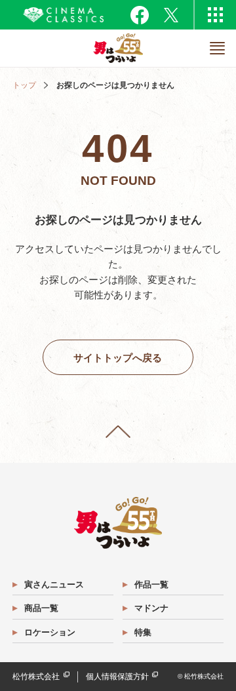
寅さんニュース (54, 584)
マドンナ (151, 608)
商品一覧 (41, 608)
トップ (24, 85)
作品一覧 (151, 584)
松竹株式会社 (36, 677)
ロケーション (49, 632)
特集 (142, 632)
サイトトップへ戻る (117, 357)
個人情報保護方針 (117, 677)
